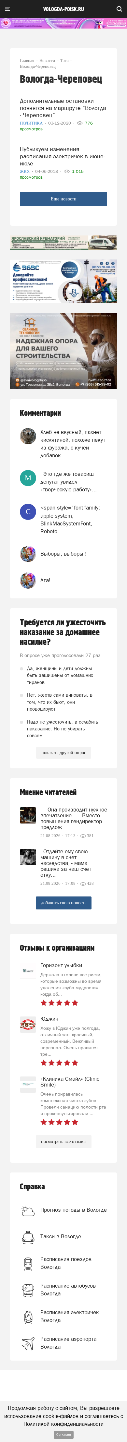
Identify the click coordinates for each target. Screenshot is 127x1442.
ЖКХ (25, 171)
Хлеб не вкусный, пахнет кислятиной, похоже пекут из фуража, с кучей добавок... (72, 444)
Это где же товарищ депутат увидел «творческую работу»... (68, 482)
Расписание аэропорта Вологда (68, 1343)
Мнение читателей (48, 792)
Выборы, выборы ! (63, 553)
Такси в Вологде (60, 1236)
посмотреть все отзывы (63, 1141)
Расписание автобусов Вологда (68, 1289)
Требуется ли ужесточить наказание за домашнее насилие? (63, 632)
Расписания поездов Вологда (66, 1263)
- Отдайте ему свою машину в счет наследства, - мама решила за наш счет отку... (65, 863)
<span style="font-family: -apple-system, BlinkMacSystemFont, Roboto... (71, 519)
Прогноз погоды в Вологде (73, 1210)
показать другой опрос (63, 752)
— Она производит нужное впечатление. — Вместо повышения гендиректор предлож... (73, 818)
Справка (32, 1187)
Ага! (45, 580)
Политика (32, 123)
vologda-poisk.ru (63, 9)
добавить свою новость (63, 902)
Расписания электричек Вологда (69, 1316)
